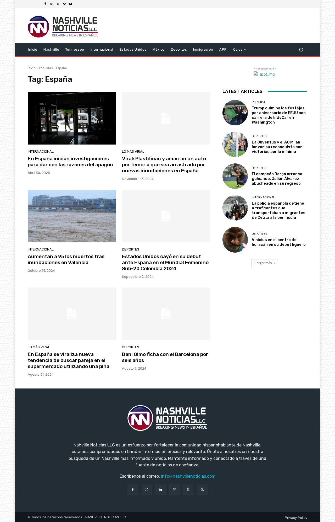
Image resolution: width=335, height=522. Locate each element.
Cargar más (263, 263)
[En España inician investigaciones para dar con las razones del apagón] (72, 118)
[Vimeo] (64, 4)
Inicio (32, 68)
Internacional (41, 151)
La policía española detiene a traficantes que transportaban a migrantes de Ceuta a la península (278, 210)
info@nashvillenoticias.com (188, 476)
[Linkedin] (160, 489)
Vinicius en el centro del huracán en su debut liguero (279, 242)
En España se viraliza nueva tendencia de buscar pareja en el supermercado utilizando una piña (68, 360)
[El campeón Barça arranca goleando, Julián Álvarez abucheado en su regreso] (235, 176)
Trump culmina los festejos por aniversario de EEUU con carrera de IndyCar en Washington (279, 115)
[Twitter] (58, 4)
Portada (258, 102)
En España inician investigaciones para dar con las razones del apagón (70, 162)
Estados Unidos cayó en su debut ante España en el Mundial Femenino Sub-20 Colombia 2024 (165, 262)
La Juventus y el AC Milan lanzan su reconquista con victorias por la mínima (277, 147)
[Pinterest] (174, 489)
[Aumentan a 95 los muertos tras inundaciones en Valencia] (72, 216)
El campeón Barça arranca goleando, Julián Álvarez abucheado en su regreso (277, 179)
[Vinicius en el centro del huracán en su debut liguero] (235, 239)
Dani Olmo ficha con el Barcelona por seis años (165, 357)
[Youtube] (70, 4)
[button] (301, 49)
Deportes (130, 249)
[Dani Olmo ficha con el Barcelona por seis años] (166, 313)
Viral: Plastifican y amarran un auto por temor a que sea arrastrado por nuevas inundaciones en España (164, 165)
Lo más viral (133, 151)
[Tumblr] (188, 489)
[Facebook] (45, 4)
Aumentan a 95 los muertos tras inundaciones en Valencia (66, 259)
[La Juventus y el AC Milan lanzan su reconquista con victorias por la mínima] (235, 144)
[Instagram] (51, 4)
